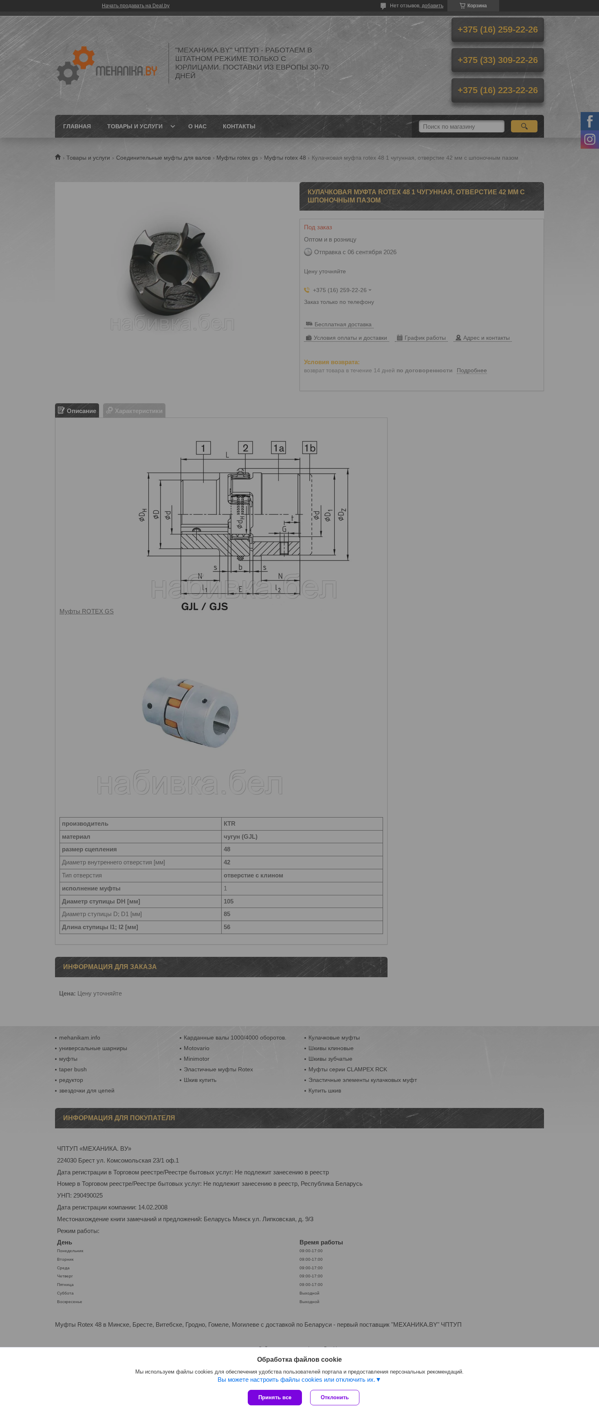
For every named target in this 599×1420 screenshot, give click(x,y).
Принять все (274, 1397)
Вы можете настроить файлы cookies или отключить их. (296, 1379)
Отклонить (335, 1397)
